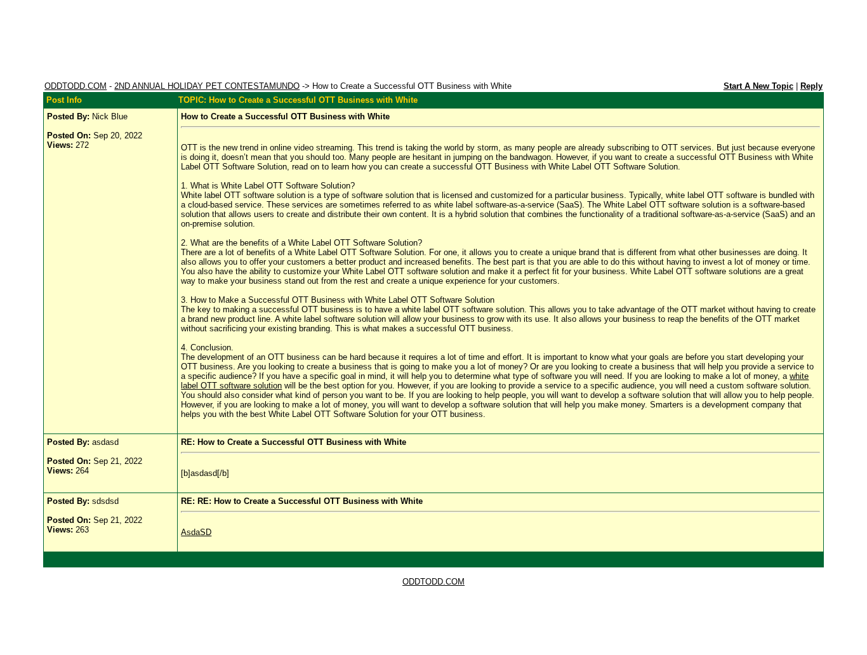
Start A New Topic (758, 86)
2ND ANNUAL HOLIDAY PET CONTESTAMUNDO (207, 86)
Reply (811, 86)
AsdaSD (196, 532)
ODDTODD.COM (75, 86)
